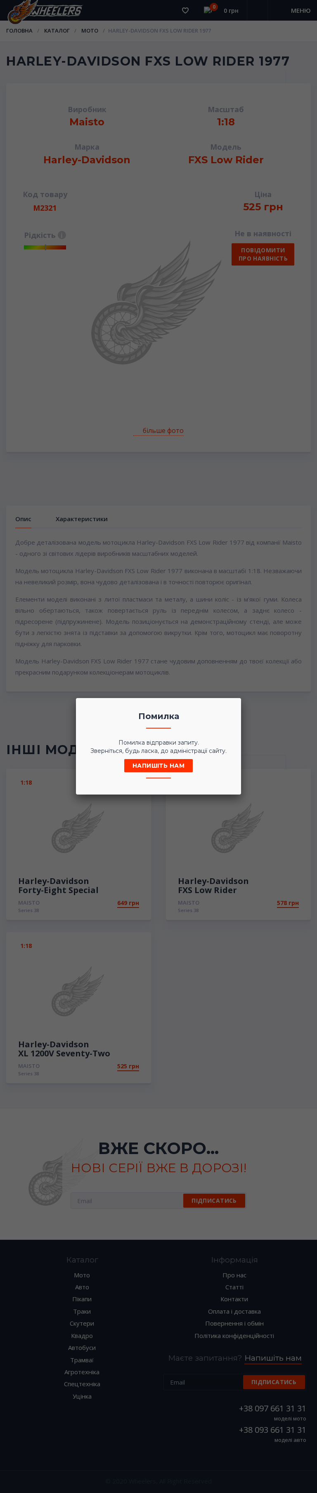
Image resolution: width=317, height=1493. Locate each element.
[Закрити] (232, 706)
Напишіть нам (158, 765)
